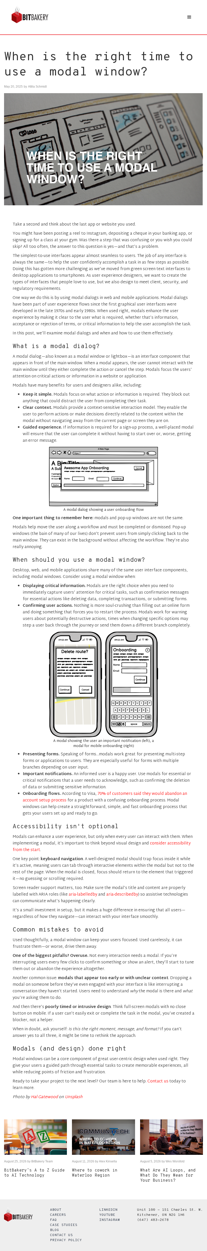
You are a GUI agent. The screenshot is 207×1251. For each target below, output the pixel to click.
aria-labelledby (83, 894)
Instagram (109, 1220)
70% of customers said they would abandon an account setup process (105, 797)
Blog (54, 1230)
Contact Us (61, 1235)
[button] (189, 17)
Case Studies (63, 1225)
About (55, 1210)
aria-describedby (122, 894)
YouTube (107, 1215)
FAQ (53, 1220)
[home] (30, 17)
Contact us (157, 1081)
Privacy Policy (66, 1240)
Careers (58, 1215)
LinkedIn (108, 1210)
